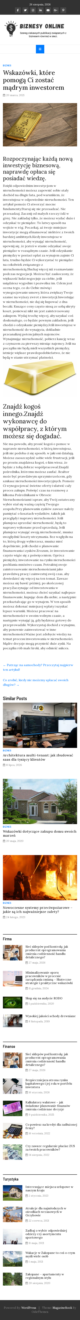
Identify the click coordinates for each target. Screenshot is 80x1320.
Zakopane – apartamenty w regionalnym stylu (44, 1276)
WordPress (28, 1308)
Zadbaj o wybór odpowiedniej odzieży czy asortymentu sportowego (46, 1234)
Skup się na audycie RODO (43, 998)
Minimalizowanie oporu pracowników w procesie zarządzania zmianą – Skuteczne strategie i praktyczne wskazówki (49, 978)
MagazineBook (62, 1308)
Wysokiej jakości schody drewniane (50, 1016)
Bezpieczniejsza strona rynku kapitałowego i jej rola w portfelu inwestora (48, 1083)
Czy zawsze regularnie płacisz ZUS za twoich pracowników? (50, 1147)
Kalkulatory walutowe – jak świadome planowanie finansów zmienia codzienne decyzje (47, 1105)
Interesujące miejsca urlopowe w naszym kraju (49, 1188)
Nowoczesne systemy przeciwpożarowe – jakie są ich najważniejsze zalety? (37, 909)
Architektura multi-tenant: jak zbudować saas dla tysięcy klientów (38, 757)
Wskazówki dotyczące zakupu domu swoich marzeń (40, 833)
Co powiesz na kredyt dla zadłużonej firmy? (51, 1126)
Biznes (7, 65)
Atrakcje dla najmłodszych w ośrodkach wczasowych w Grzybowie (45, 1211)
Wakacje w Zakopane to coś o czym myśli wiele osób (50, 1254)
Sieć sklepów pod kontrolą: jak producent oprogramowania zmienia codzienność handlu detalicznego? (46, 952)
